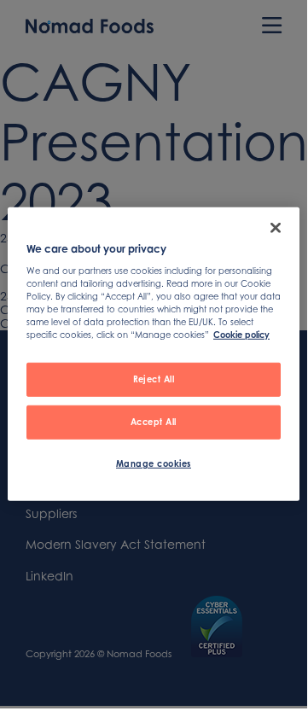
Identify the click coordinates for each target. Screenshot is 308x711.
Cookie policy (241, 334)
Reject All (154, 378)
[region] (153, 354)
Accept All (154, 421)
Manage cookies (153, 462)
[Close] (275, 228)
